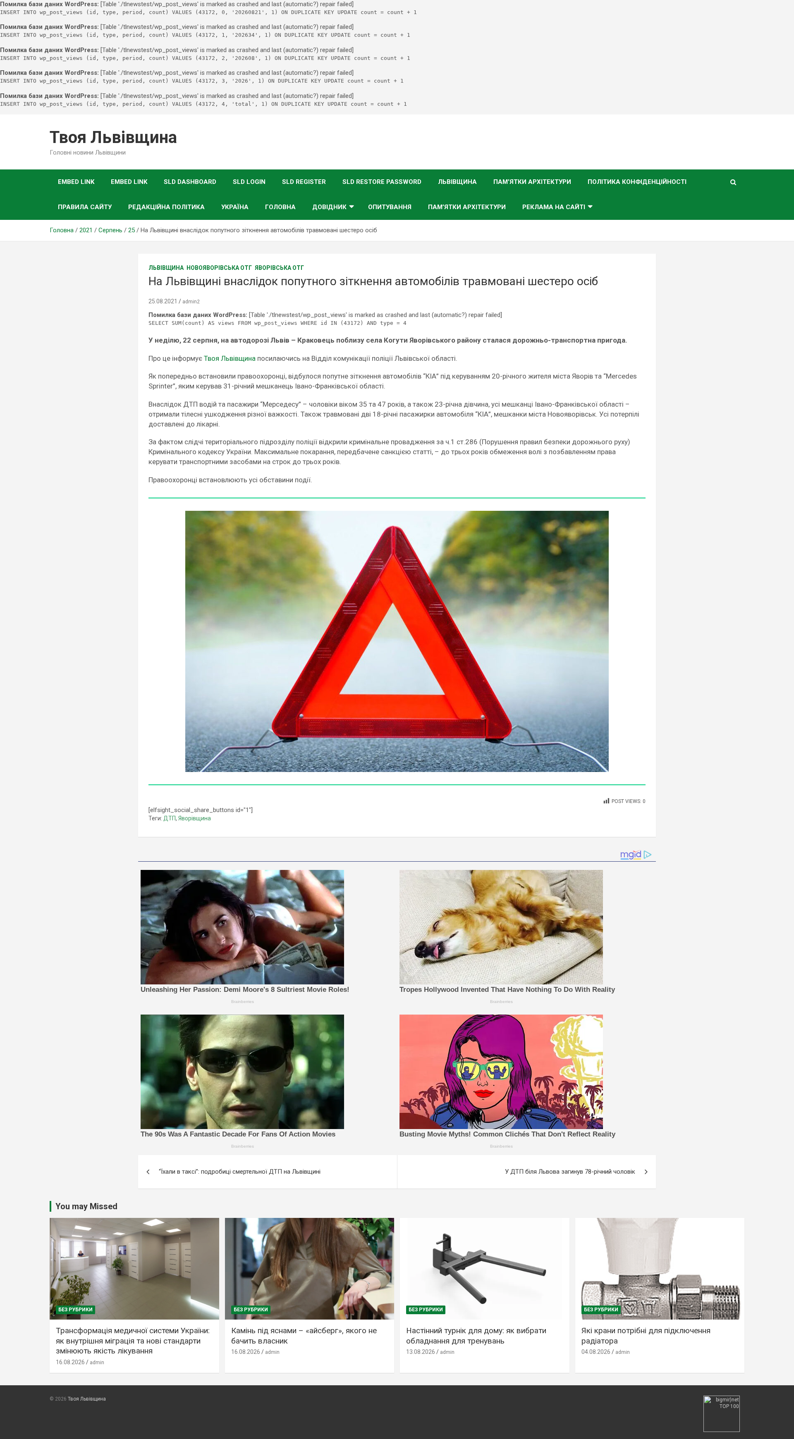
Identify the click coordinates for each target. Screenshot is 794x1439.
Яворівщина (194, 818)
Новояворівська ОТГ (219, 267)
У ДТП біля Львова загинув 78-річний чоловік (570, 1171)
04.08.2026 (595, 1351)
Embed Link (76, 182)
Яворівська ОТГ (279, 267)
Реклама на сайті (553, 207)
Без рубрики (75, 1310)
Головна (280, 207)
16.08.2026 (70, 1362)
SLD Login (249, 182)
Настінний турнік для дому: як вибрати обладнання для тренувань (476, 1336)
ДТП (169, 818)
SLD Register (304, 182)
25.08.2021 (162, 301)
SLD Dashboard (190, 182)
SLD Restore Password (381, 182)
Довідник (329, 207)
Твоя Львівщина (113, 137)
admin (97, 1362)
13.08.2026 (420, 1351)
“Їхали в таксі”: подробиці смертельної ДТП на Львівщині (239, 1171)
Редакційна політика (166, 207)
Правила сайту (85, 207)
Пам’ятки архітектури (532, 182)
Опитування (389, 207)
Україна (235, 207)
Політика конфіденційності (637, 182)
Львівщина (457, 182)
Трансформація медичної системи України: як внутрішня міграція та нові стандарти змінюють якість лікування (133, 1341)
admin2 (191, 302)
